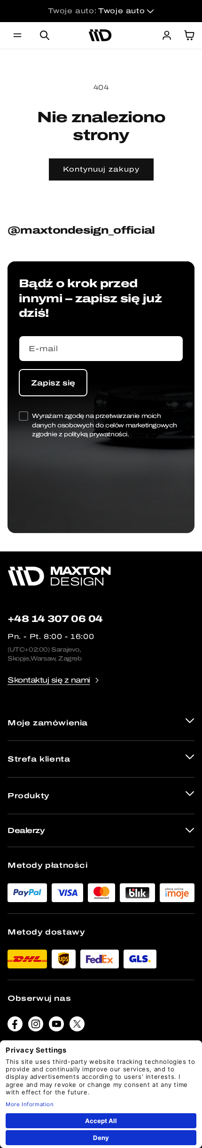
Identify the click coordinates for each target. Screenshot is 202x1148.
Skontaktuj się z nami (49, 680)
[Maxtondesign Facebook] (15, 1026)
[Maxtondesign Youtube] (56, 1026)
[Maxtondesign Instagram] (35, 1026)
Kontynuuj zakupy (101, 169)
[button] (17, 35)
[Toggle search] (44, 35)
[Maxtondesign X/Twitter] (77, 1026)
